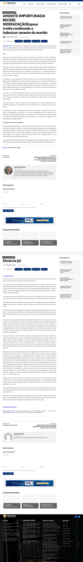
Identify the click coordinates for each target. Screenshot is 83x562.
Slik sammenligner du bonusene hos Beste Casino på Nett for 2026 (47, 242)
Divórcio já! (6, 157)
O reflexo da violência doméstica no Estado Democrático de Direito (50, 535)
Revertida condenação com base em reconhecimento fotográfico (10, 530)
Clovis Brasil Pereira (12, 36)
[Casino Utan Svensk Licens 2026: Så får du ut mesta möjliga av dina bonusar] (76, 51)
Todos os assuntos (67, 546)
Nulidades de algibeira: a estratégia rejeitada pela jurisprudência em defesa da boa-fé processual (31, 541)
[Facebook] (14, 177)
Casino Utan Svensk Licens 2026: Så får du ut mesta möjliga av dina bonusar (66, 51)
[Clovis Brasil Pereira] (4, 37)
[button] (78, 4)
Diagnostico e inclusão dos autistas (50, 541)
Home (5, 12)
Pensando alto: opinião (67, 541)
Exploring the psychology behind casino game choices (28, 242)
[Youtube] (79, 517)
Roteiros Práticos (66, 543)
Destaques (65, 525)
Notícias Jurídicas (66, 530)
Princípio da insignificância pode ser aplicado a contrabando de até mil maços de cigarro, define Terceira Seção (11, 539)
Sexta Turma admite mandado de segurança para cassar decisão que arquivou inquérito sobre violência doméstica (30, 536)
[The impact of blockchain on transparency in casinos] (11, 238)
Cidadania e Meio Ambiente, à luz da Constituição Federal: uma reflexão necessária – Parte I (50, 538)
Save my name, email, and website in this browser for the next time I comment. (20, 207)
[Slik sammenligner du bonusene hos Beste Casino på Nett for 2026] (47, 238)
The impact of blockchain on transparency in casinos (11, 242)
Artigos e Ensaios (66, 528)
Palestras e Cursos (67, 535)
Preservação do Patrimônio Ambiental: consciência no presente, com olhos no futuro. (50, 531)
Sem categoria (8, 238)
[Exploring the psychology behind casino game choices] (29, 238)
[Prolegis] (9, 4)
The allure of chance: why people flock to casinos (66, 42)
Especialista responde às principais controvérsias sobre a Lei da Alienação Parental (30, 532)
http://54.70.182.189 (18, 169)
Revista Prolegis (66, 538)
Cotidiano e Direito (11, 12)
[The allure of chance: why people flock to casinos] (76, 43)
